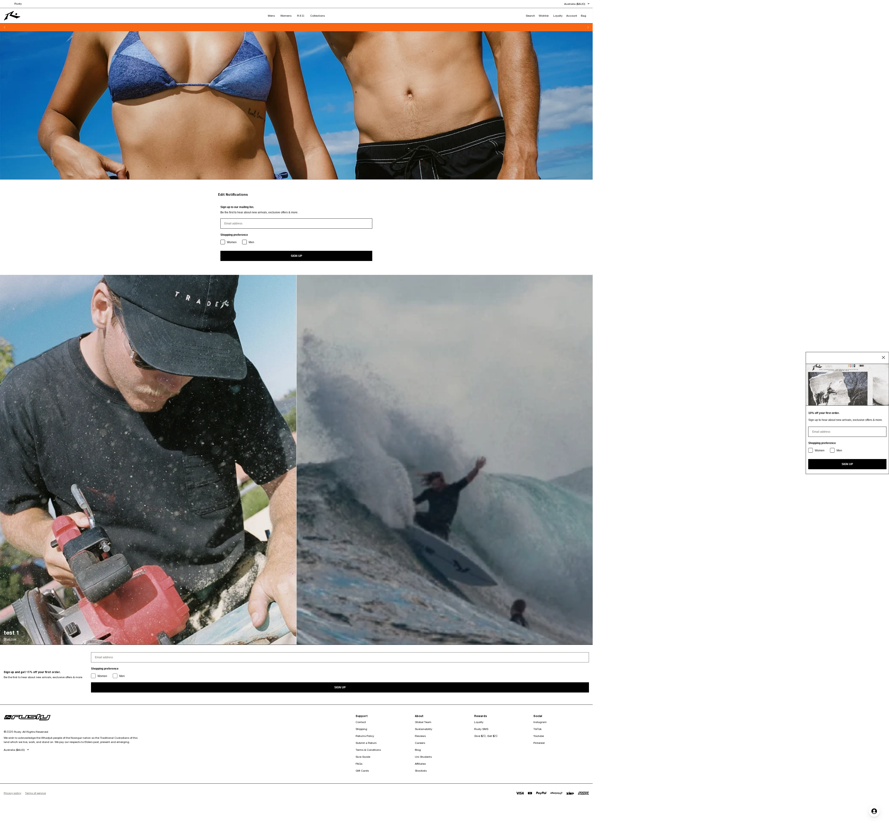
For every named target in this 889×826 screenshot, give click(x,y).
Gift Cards (362, 770)
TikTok (537, 729)
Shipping (361, 729)
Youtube (538, 736)
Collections (317, 15)
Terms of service (35, 793)
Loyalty (478, 722)
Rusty (18, 3)
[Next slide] (588, 27)
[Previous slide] (4, 27)
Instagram (540, 722)
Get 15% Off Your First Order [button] (280, 27)
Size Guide (363, 756)
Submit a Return (366, 743)
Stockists (421, 770)
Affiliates (420, 763)
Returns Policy (365, 736)
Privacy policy (12, 793)
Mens (271, 15)
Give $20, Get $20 (486, 736)
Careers (420, 743)
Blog (418, 749)
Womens (285, 15)
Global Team (423, 722)
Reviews (420, 736)
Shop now (10, 639)
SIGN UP (296, 256)
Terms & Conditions (368, 749)
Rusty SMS (481, 729)
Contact (361, 722)
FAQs (359, 763)
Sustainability (423, 729)
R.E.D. (301, 15)
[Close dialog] (883, 357)
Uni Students (423, 756)
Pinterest (539, 743)
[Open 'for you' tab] (874, 811)
